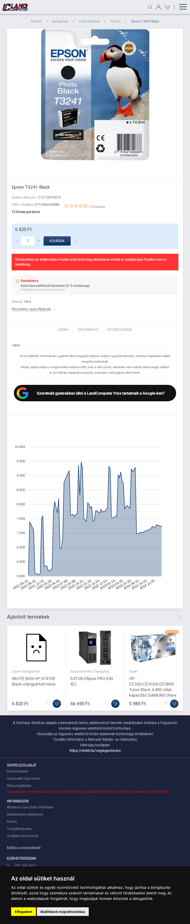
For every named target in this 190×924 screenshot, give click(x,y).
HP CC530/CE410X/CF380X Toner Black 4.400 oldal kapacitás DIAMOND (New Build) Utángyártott (153, 689)
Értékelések (120, 330)
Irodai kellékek (89, 21)
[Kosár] (166, 7)
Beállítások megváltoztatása (63, 912)
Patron (115, 21)
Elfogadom (23, 912)
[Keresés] (150, 7)
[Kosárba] (57, 703)
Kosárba (57, 241)
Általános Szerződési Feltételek (30, 807)
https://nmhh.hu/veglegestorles (95, 750)
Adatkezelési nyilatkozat (25, 814)
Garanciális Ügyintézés (23, 778)
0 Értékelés (97, 207)
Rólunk (12, 821)
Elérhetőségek (17, 771)
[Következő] (179, 617)
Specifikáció (88, 330)
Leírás (63, 330)
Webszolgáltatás (19, 786)
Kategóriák (60, 21)
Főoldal (36, 21)
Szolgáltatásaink (19, 829)
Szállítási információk (22, 836)
